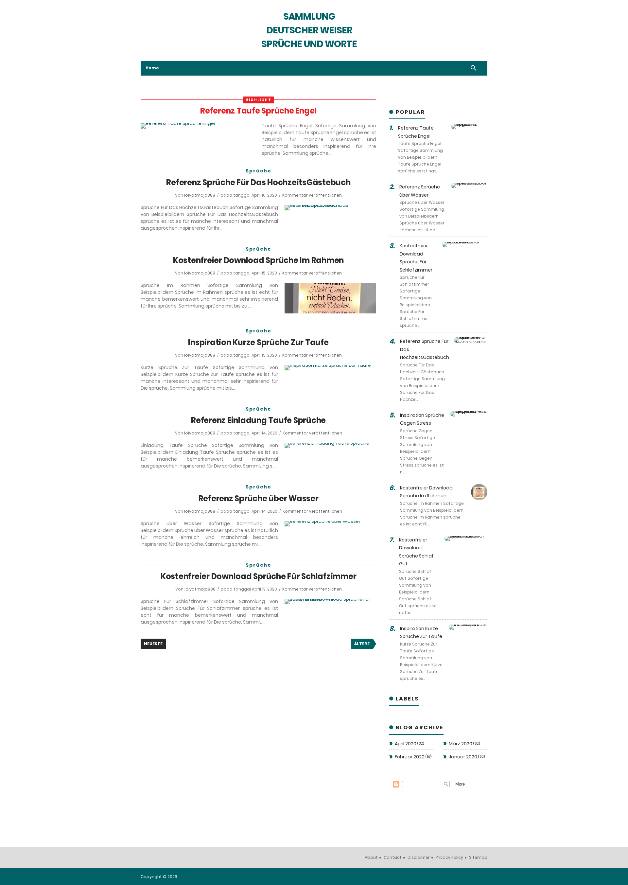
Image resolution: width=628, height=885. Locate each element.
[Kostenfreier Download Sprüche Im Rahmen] (330, 298)
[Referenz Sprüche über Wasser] (330, 523)
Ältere (362, 643)
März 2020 (464, 743)
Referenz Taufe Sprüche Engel (258, 110)
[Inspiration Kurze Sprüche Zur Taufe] (330, 367)
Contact (393, 857)
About (371, 857)
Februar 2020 (412, 756)
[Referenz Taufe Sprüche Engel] (198, 126)
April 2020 (409, 743)
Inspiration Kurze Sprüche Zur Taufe (258, 342)
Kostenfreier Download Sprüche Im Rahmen (258, 260)
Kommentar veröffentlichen (312, 195)
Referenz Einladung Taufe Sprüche (258, 420)
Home (152, 68)
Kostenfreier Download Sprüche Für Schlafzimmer (259, 576)
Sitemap (478, 857)
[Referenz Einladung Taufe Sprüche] (330, 445)
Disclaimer (419, 857)
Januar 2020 (466, 756)
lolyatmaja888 (200, 195)
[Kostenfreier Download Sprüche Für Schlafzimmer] (330, 601)
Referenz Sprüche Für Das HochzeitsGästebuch (258, 182)
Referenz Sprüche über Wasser (259, 498)
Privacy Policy (449, 857)
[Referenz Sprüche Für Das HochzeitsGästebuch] (330, 207)
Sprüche (258, 171)
